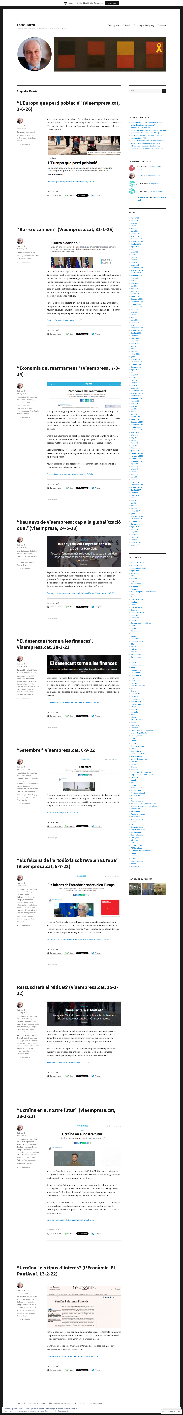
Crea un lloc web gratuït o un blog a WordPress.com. (47, 1403)
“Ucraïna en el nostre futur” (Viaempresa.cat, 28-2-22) (66, 1113)
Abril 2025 (134, 257)
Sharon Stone (28, 692)
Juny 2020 (134, 406)
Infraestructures (23, 1029)
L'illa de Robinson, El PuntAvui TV (143, 730)
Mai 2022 (134, 346)
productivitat (135, 796)
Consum (28, 778)
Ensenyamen (136, 654)
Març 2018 (134, 477)
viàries (133, 864)
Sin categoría (136, 832)
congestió (134, 615)
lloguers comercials (138, 746)
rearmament (21, 411)
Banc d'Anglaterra (23, 676)
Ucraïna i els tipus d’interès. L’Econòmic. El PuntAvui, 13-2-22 (75, 1356)
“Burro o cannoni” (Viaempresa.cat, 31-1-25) (65, 229)
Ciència (133, 605)
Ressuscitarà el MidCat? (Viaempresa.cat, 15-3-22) (67, 990)
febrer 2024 (135, 294)
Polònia (33, 138)
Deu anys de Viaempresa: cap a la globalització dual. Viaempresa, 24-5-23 (80, 593)
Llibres (133, 741)
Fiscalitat (134, 683)
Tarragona (135, 837)
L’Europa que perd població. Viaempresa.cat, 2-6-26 (70, 181)
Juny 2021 (134, 375)
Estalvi (133, 662)
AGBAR (19, 1310)
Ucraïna (30, 411)
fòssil (30, 783)
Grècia (27, 135)
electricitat (29, 795)
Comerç (134, 610)
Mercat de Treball (137, 754)
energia (20, 551)
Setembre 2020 (136, 398)
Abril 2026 (134, 228)
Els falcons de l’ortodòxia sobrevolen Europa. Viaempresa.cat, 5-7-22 (78, 939)
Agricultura (30, 1142)
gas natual (26, 1040)
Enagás (25, 1038)
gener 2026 (135, 236)
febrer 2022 (135, 354)
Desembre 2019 (137, 422)
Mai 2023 (134, 315)
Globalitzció (34, 551)
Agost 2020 (135, 401)
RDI (132, 798)
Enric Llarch (26, 25)
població (26, 138)
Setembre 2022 (136, 335)
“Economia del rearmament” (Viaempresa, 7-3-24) (68, 371)
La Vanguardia (136, 735)
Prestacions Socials (138, 793)
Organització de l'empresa (141, 772)
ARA (132, 576)
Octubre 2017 (136, 490)
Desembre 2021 (137, 359)
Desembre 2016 (137, 516)
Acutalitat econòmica (138, 568)
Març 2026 (134, 231)
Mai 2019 (134, 440)
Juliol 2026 (134, 220)
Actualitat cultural (137, 563)
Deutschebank (28, 681)
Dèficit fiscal (135, 633)
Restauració (135, 816)
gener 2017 (135, 513)
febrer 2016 (135, 542)
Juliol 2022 (134, 341)
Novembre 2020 (137, 393)
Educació (134, 644)
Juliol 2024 (134, 281)
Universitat (135, 858)
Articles (28, 775)
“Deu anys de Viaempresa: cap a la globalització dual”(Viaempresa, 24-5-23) (69, 525)
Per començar (112, 3)
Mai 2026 (134, 226)
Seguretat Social (137, 827)
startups (20, 694)
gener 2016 (135, 545)
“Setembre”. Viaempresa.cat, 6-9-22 (56, 750)
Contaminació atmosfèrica (141, 623)
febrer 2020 (135, 417)
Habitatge (134, 696)
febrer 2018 (135, 479)
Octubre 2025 (136, 244)
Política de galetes (63, 1411)
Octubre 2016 (136, 521)
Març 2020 (134, 414)
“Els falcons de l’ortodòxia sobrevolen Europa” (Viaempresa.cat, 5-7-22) (67, 863)
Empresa (134, 646)
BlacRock (25, 679)
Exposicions (135, 673)
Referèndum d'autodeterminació (143, 803)
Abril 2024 (134, 288)
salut (133, 824)
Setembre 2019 (136, 430)
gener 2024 (135, 296)
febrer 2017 (135, 511)
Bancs (33, 1144)
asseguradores (137, 584)
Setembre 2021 (136, 367)
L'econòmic (21, 1307)
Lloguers (134, 743)
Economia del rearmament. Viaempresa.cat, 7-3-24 (70, 474)
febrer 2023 (135, 322)
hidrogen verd (22, 1043)
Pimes (133, 782)
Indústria (20, 553)
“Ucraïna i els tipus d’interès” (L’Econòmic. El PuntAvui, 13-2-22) (66, 1271)
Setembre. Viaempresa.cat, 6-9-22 (62, 812)
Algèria (27, 1035)
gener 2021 (135, 388)
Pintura (133, 785)
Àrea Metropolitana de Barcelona (143, 591)
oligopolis (26, 905)
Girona (133, 691)
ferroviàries (135, 680)
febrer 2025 (135, 262)
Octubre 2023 (136, 304)
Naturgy (32, 1313)
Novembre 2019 (137, 424)
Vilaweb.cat (135, 866)
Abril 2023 (134, 317)
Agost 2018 (135, 464)
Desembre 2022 (137, 328)
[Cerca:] (145, 91)
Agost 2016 (135, 526)
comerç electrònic (137, 612)
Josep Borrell (21, 408)
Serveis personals (138, 830)
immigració (30, 902)
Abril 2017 (134, 506)
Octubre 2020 (136, 396)
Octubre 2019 (136, 427)
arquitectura (135, 578)
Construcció (135, 618)
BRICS (23, 562)
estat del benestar (138, 665)
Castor (33, 1035)
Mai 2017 (134, 503)
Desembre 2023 (137, 299)
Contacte (162, 25)
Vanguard (27, 694)
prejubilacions (136, 790)
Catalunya (29, 400)
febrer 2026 (135, 233)
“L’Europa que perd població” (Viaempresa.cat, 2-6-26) (68, 106)
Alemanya (20, 795)
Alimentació (135, 573)
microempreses (137, 756)
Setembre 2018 (136, 461)
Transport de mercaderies (27, 556)
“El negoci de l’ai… (154, 176)
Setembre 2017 (136, 492)
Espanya (20, 402)
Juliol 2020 (134, 403)
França (30, 1038)
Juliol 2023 (134, 309)
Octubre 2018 (136, 458)
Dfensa (19, 256)
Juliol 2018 (134, 466)
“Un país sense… (143, 197)
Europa (19, 132)
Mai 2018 (134, 472)
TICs (132, 843)
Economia (134, 639)
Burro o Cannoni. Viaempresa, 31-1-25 (64, 320)
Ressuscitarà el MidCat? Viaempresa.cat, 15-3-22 (69, 1062)
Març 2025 (134, 260)
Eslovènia (20, 135)
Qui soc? (126, 25)
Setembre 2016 (136, 524)
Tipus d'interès (32, 789)
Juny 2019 (134, 437)
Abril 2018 (134, 474)
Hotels (133, 707)
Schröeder (31, 1051)
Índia (19, 562)
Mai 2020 (134, 409)
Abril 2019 (134, 443)
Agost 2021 (135, 369)
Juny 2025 (134, 252)
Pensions (134, 777)
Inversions (28, 553)
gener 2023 (135, 325)
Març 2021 (134, 383)
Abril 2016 (134, 537)
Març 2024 (134, 291)
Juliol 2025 (134, 249)
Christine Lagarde (23, 919)
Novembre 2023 (137, 301)
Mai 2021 (134, 377)
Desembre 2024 (137, 267)
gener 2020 (135, 419)
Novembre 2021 (137, 362)
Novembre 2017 (137, 487)
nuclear (20, 786)
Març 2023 (134, 320)
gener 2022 (135, 356)
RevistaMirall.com (137, 819)
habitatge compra (137, 699)
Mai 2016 (134, 534)
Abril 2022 (134, 349)
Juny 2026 (134, 223)
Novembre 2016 (137, 519)
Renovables (27, 786)
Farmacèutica (136, 675)
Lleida (133, 738)
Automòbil (27, 1144)
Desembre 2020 (137, 390)
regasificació (21, 1051)
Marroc (19, 1046)
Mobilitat (134, 762)
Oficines (134, 767)
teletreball (135, 840)
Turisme (20, 791)
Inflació (35, 783)
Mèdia (133, 748)
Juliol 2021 (134, 372)
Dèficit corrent (136, 631)
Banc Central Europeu (25, 916)
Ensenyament (136, 657)
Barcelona (135, 597)
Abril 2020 (134, 411)
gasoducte (34, 1040)
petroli (133, 780)
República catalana (138, 814)
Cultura (133, 625)
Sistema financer (137, 835)
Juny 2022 (134, 343)
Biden (19, 679)
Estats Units (30, 562)
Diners (133, 636)
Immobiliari (21, 1152)
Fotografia (135, 688)
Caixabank (30, 1310)
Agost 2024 (135, 278)
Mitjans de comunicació (139, 759)
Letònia (19, 138)
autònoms (135, 586)
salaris (133, 822)
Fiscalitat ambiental (138, 686)
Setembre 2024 (136, 275)
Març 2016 (134, 540)
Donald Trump (28, 256)
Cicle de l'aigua (136, 607)
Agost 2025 (135, 247)
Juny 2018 (134, 469)
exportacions (22, 783)
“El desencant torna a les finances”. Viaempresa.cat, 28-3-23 (55, 644)
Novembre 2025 (137, 241)
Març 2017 (134, 508)
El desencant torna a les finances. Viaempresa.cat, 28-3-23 (73, 702)
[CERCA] (164, 91)
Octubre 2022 (136, 333)
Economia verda (33, 1024)
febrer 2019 (135, 448)
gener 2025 (135, 265)
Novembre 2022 (137, 330)
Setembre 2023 (136, 307)
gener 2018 (135, 482)
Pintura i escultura (138, 788)
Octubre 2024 (136, 273)
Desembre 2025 (137, 239)
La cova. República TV (139, 733)
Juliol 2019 (134, 435)
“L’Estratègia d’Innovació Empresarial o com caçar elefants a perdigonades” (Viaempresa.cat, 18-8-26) (147, 125)
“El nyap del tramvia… (157, 191)
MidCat (31, 1046)
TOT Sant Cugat (136, 848)
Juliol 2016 (134, 529)
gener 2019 (135, 451)
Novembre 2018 (137, 456)
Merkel (25, 1046)
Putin (33, 919)
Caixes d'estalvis (137, 599)
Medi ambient (136, 751)
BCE (32, 676)
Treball (133, 853)
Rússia (19, 141)
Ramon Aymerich (28, 689)
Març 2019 (134, 445)
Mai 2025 (134, 254)
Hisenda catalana (137, 704)
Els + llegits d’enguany (144, 25)
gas (35, 795)
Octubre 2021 (136, 364)
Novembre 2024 (137, 270)
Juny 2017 (134, 500)
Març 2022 (134, 351)
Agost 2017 (135, 495)
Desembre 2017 (137, 485)
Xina (29, 258)
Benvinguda (113, 25)
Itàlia (32, 135)
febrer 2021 (135, 385)
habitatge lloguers (138, 701)
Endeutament (22, 897)
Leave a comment (23, 144)
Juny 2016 (134, 532)
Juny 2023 (134, 312)
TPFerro (20, 1053)
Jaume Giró (21, 797)
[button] (135, 889)
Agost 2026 (135, 218)
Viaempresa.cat (29, 132)
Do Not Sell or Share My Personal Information (84, 1403)
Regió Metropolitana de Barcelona (144, 806)
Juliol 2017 (134, 498)
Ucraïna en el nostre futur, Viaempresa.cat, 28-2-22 (70, 1220)
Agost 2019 (135, 432)
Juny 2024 (134, 283)
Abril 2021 (134, 380)
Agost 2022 (135, 338)
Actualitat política (23, 397)
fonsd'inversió (29, 686)
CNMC (19, 1038)
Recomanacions (137, 801)
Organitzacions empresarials (142, 775)
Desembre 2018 (137, 453)
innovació (134, 722)
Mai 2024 (134, 286)
